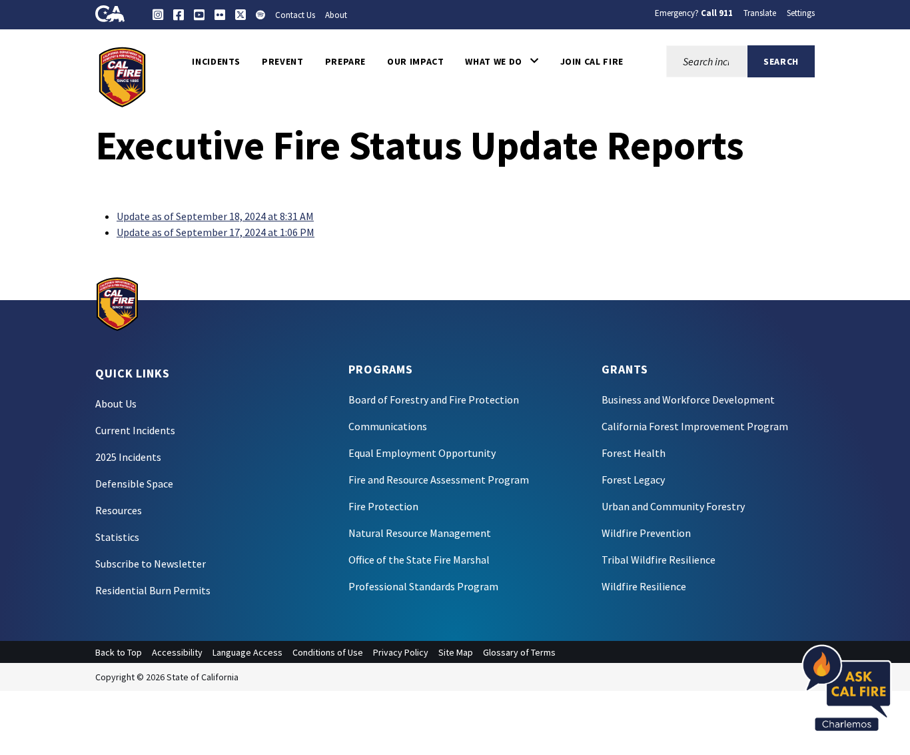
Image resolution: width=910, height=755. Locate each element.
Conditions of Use (327, 652)
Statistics (117, 537)
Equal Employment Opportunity (422, 453)
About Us (116, 403)
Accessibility (177, 652)
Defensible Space (134, 483)
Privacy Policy (400, 652)
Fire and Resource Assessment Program (438, 479)
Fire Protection (383, 506)
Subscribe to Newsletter (150, 563)
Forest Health (634, 453)
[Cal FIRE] (122, 76)
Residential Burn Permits (153, 590)
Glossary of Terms (519, 652)
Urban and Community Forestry (673, 506)
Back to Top (118, 652)
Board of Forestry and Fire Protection (433, 399)
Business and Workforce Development (688, 399)
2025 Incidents (128, 457)
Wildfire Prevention (646, 533)
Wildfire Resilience (644, 586)
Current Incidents (135, 430)
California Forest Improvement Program (695, 426)
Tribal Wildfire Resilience (658, 559)
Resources (118, 510)
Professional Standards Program (423, 586)
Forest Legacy (633, 479)
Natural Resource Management (419, 533)
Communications (387, 426)
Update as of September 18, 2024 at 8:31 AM (215, 216)
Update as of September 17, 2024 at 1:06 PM (215, 232)
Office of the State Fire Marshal (419, 559)
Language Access (247, 652)
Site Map (455, 652)
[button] (501, 61)
